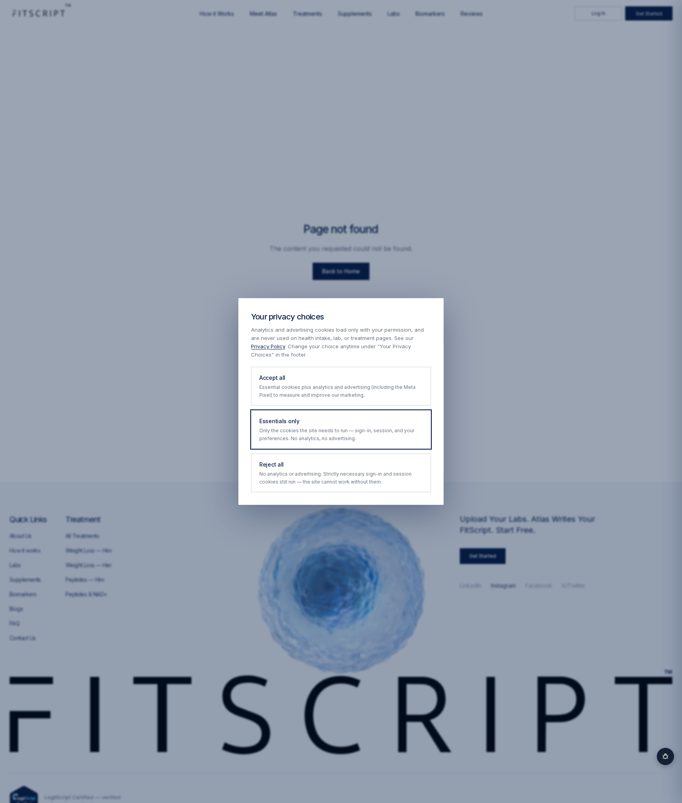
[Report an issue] (665, 756)
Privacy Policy (268, 346)
